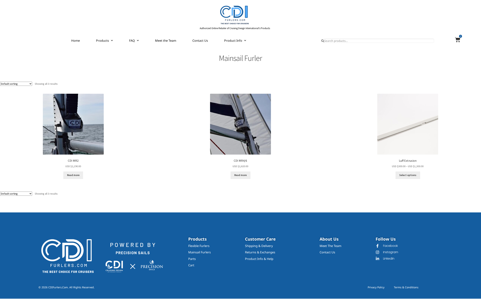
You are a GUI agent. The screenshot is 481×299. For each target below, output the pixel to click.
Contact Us (200, 40)
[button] (386, 239)
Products (102, 40)
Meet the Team (165, 40)
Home (75, 40)
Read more (73, 175)
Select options (407, 175)
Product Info (233, 40)
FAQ (132, 40)
